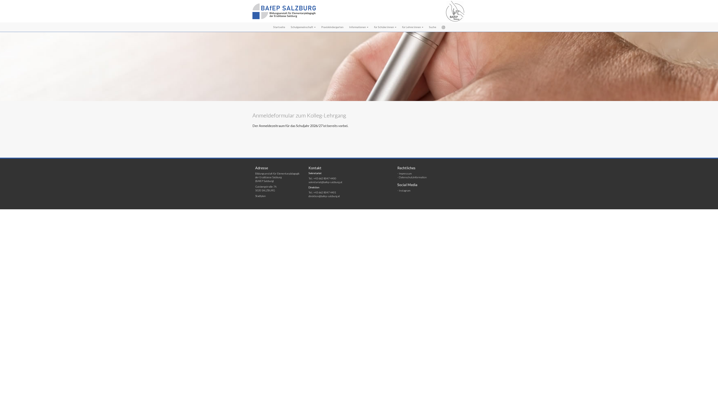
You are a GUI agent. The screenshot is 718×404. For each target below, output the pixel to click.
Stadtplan (260, 196)
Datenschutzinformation (413, 177)
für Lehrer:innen (411, 27)
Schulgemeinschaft (302, 27)
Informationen (357, 27)
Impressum (405, 173)
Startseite (279, 27)
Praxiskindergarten (332, 27)
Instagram (404, 190)
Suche (432, 27)
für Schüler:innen (384, 27)
